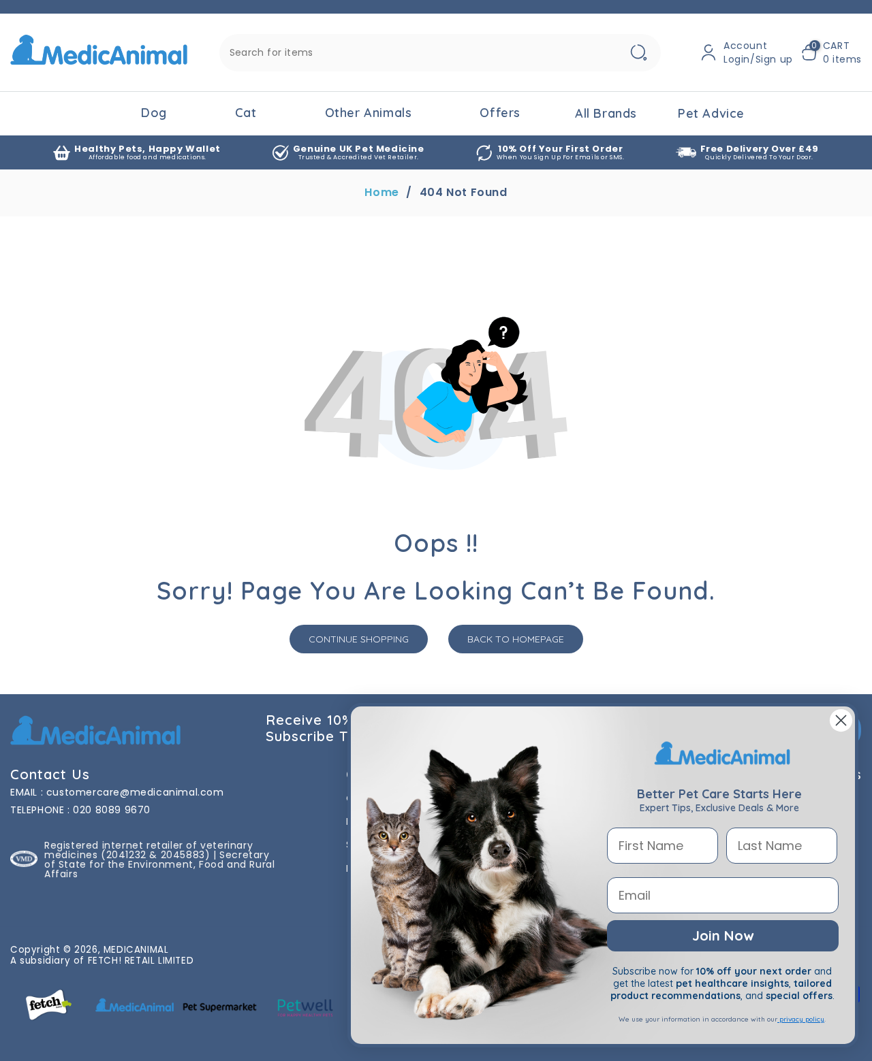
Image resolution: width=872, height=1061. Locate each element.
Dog (154, 112)
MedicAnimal (136, 949)
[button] (831, 52)
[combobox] (440, 52)
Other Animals (368, 112)
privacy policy (800, 1019)
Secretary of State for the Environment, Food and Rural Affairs (159, 864)
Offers (500, 112)
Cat (246, 112)
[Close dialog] (841, 720)
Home (381, 192)
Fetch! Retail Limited (141, 960)
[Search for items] (639, 52)
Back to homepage (515, 639)
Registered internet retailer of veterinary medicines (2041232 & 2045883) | (148, 850)
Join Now (722, 935)
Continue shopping (359, 639)
